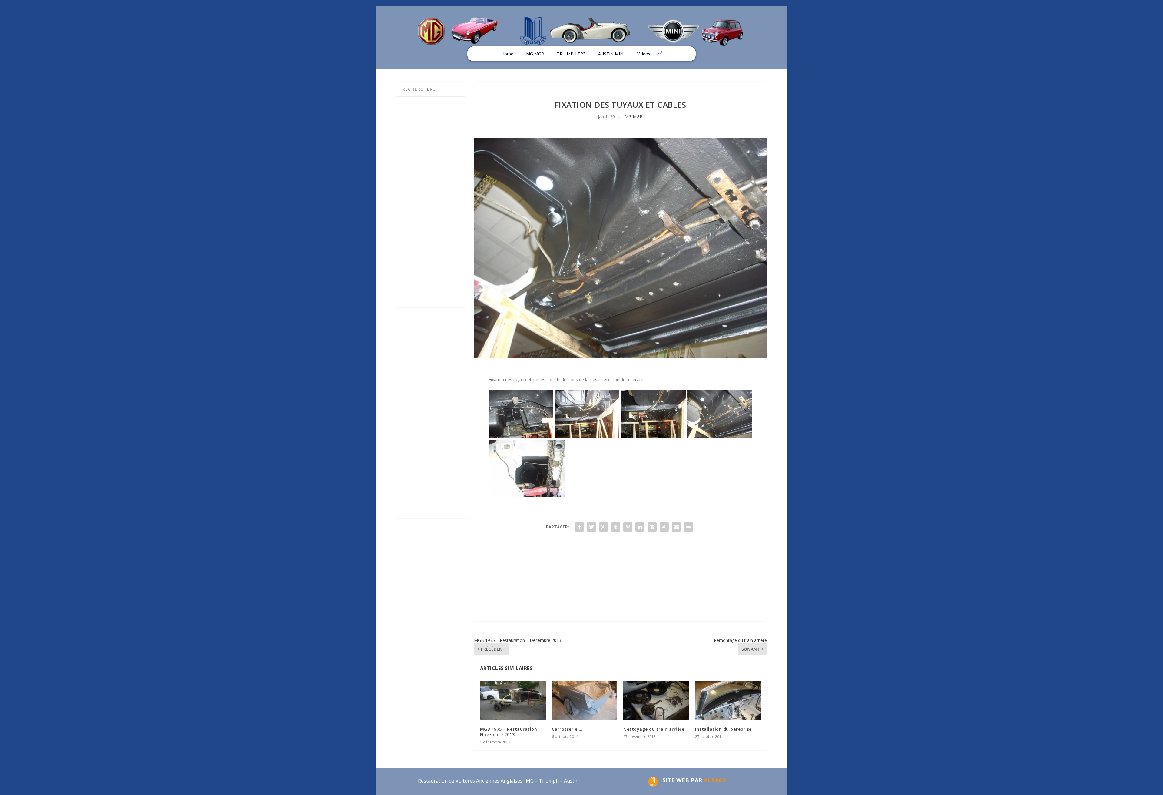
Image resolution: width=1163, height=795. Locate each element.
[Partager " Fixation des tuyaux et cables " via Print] (688, 527)
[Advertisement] (620, 578)
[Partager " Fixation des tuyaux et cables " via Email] (676, 527)
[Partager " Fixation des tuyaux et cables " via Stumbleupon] (664, 527)
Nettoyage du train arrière (653, 729)
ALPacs (715, 780)
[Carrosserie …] (585, 700)
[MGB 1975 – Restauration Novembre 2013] (513, 700)
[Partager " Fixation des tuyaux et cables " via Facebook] (579, 527)
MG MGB (535, 54)
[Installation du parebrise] (728, 700)
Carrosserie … (567, 729)
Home (507, 54)
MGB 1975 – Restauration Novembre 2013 (508, 731)
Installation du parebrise (723, 729)
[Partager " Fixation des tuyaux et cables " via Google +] (604, 527)
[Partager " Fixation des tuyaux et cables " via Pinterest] (628, 527)
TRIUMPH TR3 (571, 54)
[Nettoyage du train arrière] (656, 700)
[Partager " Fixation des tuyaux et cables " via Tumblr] (616, 527)
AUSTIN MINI (611, 54)
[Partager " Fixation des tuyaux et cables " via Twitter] (591, 527)
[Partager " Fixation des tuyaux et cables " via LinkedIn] (640, 527)
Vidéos (643, 54)
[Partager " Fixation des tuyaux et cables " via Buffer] (652, 527)
